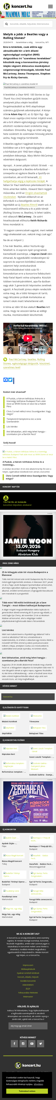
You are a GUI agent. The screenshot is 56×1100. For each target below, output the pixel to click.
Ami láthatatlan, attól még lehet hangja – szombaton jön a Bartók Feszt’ (26, 433)
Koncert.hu (7, 696)
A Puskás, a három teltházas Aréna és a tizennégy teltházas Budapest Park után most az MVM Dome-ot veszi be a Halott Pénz (26, 402)
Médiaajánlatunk (28, 969)
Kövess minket (10, 686)
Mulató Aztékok (9, 721)
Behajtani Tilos (36, 733)
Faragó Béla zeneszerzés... (41, 899)
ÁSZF (28, 988)
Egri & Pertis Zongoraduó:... (41, 881)
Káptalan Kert (8, 754)
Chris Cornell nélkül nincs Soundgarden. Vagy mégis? (29, 412)
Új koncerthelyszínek (14, 740)
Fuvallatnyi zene (9, 896)
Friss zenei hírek (11, 563)
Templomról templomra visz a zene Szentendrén (24, 420)
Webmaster (28, 996)
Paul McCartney (17, 359)
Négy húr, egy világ (11, 914)
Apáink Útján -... (9, 843)
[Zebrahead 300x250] (28, 822)
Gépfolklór (7, 733)
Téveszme (34, 721)
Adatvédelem (28, 985)
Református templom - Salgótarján (14, 772)
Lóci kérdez (12, 426)
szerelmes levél (11, 367)
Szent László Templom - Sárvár (41, 757)
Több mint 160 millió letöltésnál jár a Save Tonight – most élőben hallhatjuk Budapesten (26, 604)
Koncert (20, 977)
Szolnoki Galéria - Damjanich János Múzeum (41, 774)
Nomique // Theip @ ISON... (41, 846)
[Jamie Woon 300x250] (28, 556)
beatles (32, 359)
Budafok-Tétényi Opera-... (14, 881)
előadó (28, 977)
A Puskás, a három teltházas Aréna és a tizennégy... (23, 463)
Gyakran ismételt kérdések (28, 973)
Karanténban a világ (24, 42)
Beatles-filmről (29, 204)
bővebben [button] (38, 1084)
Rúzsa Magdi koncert (12, 861)
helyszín (35, 977)
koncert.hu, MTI (42, 42)
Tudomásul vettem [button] (27, 1091)
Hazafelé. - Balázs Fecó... (41, 864)
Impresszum (28, 965)
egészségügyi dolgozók (25, 363)
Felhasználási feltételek (28, 992)
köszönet (44, 363)
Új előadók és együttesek (16, 707)
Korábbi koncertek (28, 981)
